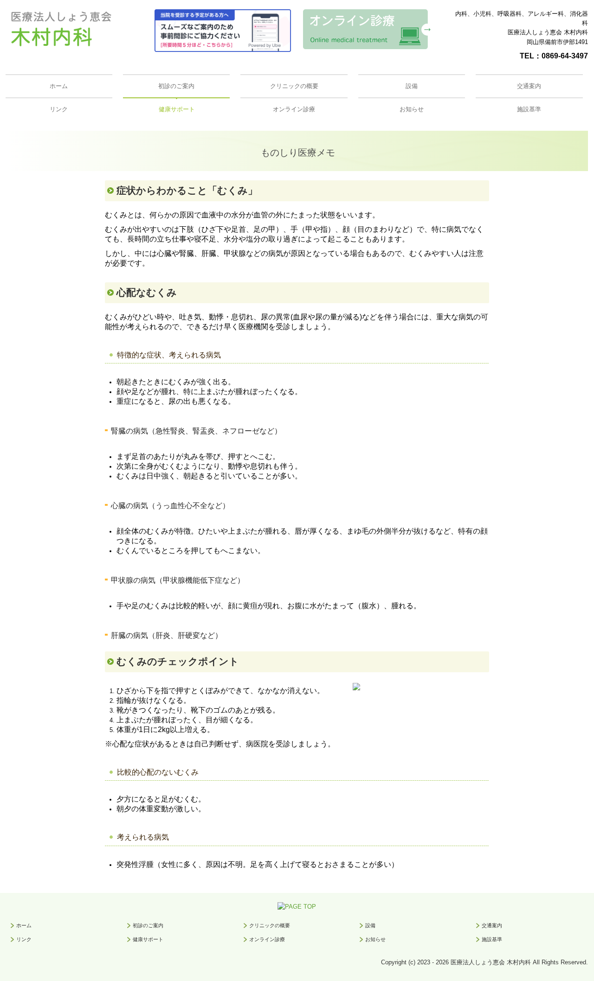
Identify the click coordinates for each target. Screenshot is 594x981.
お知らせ (412, 109)
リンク (59, 109)
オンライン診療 (294, 109)
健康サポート (177, 109)
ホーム (59, 86)
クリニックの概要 (294, 86)
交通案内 (529, 86)
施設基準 (529, 109)
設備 (412, 86)
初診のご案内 (176, 86)
